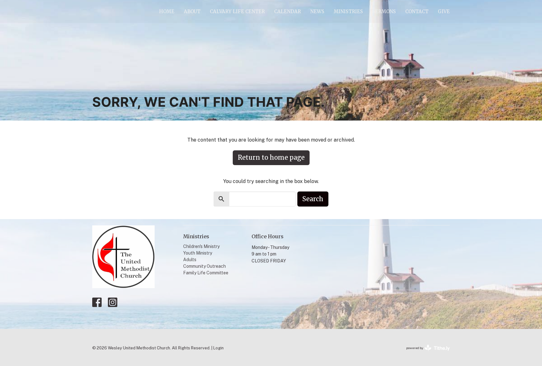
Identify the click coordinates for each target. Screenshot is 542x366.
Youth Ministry (197, 253)
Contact (416, 11)
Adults (189, 259)
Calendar (287, 11)
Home (166, 11)
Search (312, 199)
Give (444, 11)
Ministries (348, 11)
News (317, 11)
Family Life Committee (205, 272)
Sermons (384, 11)
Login (218, 348)
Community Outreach (204, 266)
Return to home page (271, 157)
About (192, 11)
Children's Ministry (201, 246)
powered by (425, 353)
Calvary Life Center (237, 11)
